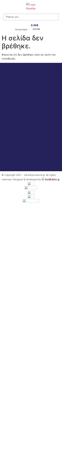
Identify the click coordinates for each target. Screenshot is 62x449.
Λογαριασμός (21, 29)
